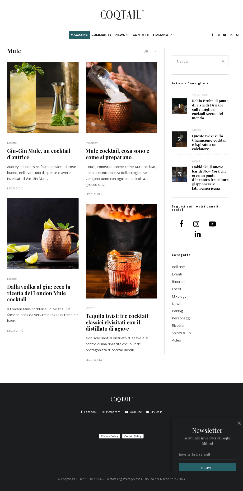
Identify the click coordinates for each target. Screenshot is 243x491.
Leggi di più (15, 188)
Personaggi (200, 94)
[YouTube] (224, 35)
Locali (196, 160)
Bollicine (178, 266)
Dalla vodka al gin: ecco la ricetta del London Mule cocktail (38, 293)
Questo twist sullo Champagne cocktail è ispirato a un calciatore (209, 142)
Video (176, 340)
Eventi (177, 274)
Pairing (177, 310)
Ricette (12, 142)
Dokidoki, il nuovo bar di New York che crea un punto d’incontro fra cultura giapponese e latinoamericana (210, 177)
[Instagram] (218, 35)
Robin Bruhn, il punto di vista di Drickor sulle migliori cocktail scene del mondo (210, 109)
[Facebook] (212, 35)
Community (101, 35)
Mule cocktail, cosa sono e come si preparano (117, 154)
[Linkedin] (231, 35)
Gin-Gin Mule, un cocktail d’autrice (38, 154)
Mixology (92, 142)
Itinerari (178, 281)
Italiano (160, 35)
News (120, 35)
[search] (223, 61)
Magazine (79, 35)
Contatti (141, 35)
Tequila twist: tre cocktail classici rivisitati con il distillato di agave (117, 322)
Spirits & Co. (182, 332)
